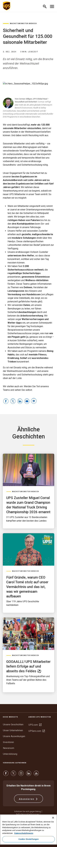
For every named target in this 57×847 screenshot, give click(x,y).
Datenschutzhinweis (23, 833)
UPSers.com (36, 731)
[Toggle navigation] (52, 6)
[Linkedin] (29, 774)
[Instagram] (21, 774)
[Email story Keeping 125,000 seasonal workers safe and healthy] (27, 401)
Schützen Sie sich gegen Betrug (27, 811)
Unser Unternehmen (13, 730)
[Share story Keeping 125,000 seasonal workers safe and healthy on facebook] (6, 401)
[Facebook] (6, 774)
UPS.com (35, 724)
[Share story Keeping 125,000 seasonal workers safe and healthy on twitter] (13, 401)
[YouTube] (36, 774)
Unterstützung (10, 754)
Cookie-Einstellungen (28, 839)
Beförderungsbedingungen (27, 814)
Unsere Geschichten (13, 724)
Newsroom (8, 748)
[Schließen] (53, 817)
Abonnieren (27, 799)
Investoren (8, 742)
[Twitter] (13, 774)
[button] (46, 6)
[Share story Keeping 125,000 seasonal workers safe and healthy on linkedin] (20, 401)
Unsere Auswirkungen (14, 736)
